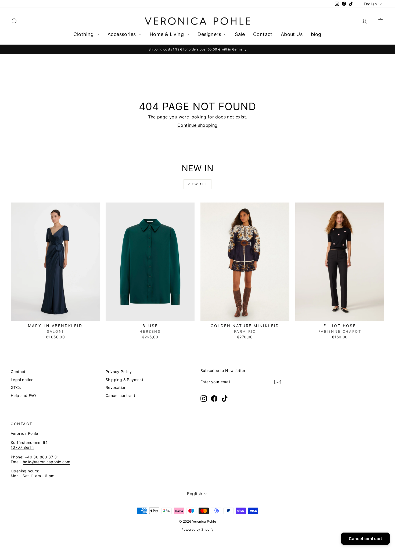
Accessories (122, 34)
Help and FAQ (23, 395)
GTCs (16, 387)
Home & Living (167, 34)
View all (197, 184)
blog (316, 34)
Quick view (55, 315)
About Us (292, 34)
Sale (240, 34)
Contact (262, 34)
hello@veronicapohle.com (46, 461)
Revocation (116, 387)
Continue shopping (197, 125)
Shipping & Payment (124, 379)
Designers (210, 34)
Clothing (84, 34)
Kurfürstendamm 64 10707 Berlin (29, 445)
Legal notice (22, 379)
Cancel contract (120, 395)
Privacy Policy (119, 371)
